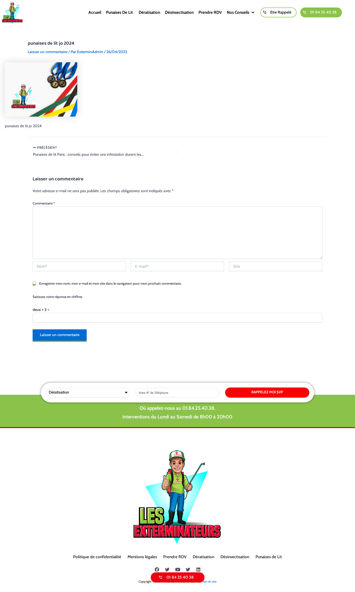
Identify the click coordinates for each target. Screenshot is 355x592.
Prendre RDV (210, 12)
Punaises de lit (120, 12)
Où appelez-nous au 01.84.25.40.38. (177, 408)
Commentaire (44, 203)
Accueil (94, 12)
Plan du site (209, 581)
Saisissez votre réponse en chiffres (57, 297)
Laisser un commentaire (47, 51)
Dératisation (149, 12)
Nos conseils (238, 12)
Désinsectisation (179, 12)
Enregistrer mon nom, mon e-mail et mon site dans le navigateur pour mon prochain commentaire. (110, 283)
